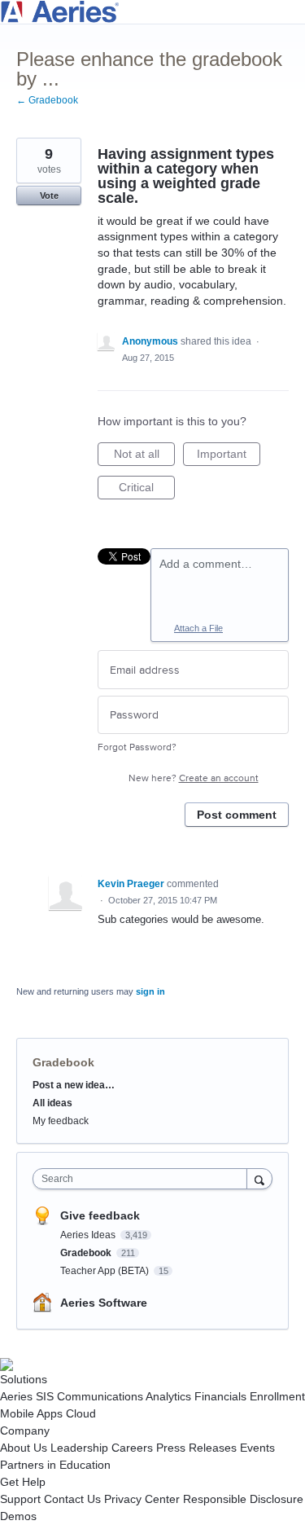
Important (228, 456)
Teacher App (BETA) (105, 1271)
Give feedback (100, 1215)
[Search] (259, 1178)
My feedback (61, 1121)
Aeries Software (103, 1302)
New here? (194, 778)
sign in (150, 991)
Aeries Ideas (89, 1235)
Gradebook (63, 1062)
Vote (49, 195)
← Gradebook (47, 100)
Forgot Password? (137, 747)
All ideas (52, 1103)
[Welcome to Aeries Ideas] (152, 12)
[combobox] (143, 1178)
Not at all (144, 456)
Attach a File (198, 628)
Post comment (237, 814)
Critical (147, 490)
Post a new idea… (74, 1085)
